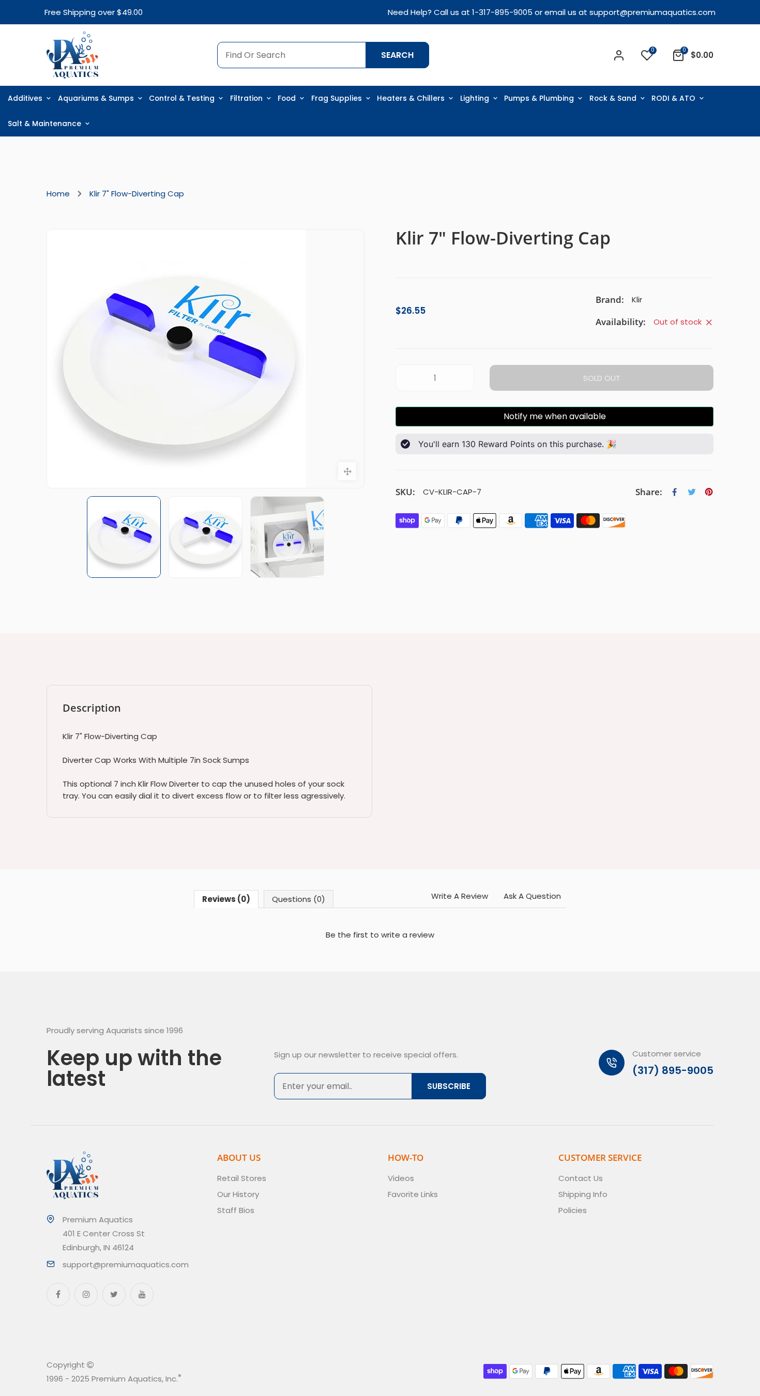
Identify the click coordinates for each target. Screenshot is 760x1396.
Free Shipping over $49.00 (93, 12)
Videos (401, 1178)
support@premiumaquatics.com (652, 12)
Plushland (229, 1378)
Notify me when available (555, 416)
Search (397, 55)
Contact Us (580, 1178)
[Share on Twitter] (691, 492)
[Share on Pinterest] (708, 492)
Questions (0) (298, 899)
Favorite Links (413, 1194)
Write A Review (459, 896)
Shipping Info (582, 1194)
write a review (407, 934)
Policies (572, 1210)
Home (58, 193)
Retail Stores (241, 1178)
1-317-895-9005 (502, 12)
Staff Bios (235, 1210)
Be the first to (380, 934)
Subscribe (448, 1086)
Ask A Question (532, 896)
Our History (238, 1194)
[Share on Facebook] (674, 492)
